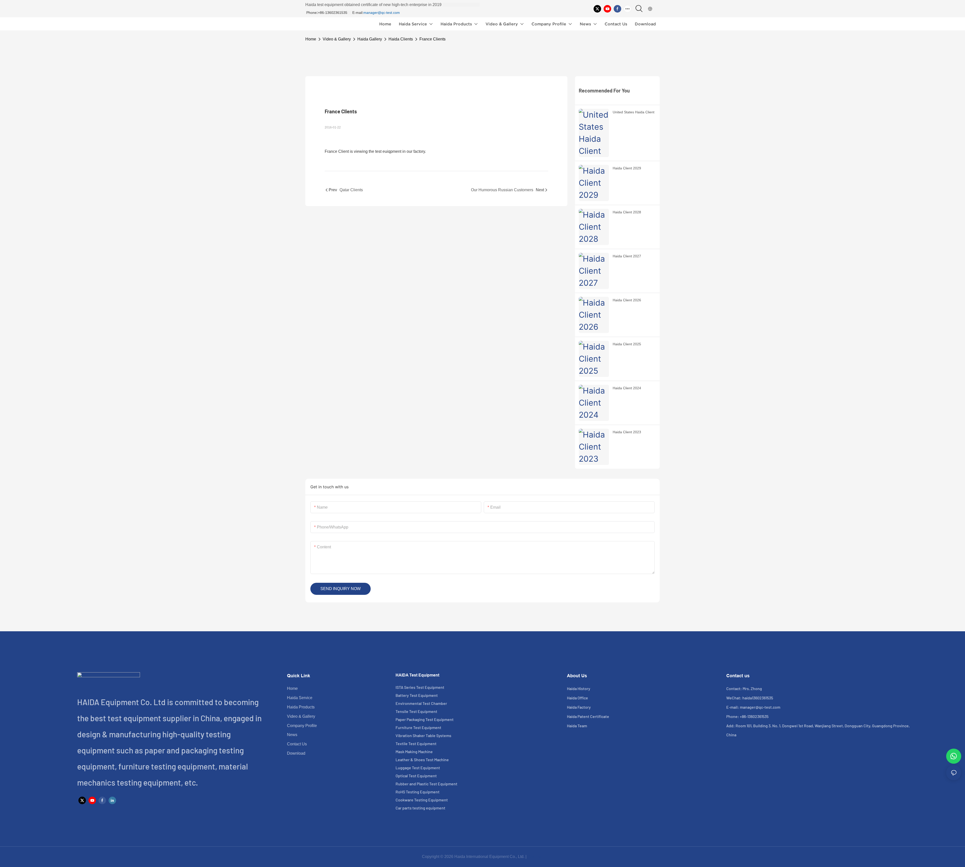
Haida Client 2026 (627, 300)
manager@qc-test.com (381, 13)
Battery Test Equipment (417, 695)
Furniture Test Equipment (418, 727)
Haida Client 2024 (627, 388)
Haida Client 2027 (627, 256)
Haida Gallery (369, 39)
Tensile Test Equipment (416, 711)
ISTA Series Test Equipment (420, 687)
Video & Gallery (337, 39)
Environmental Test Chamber (421, 703)
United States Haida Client (633, 112)
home (310, 39)
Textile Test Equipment (416, 743)
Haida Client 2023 (627, 432)
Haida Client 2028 (627, 212)
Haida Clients (401, 39)
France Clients (432, 39)
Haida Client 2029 (627, 168)
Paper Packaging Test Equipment (425, 719)
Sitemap (535, 856)
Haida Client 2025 (627, 344)
